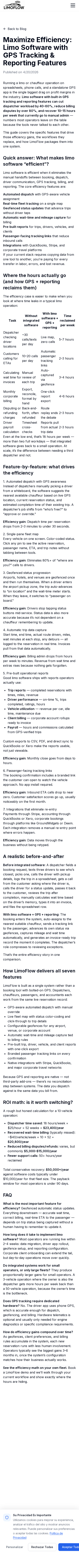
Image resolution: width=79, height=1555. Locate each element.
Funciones (47, 1476)
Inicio (7, 1476)
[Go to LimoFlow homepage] (14, 5)
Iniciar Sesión (50, 1488)
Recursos (47, 1501)
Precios (45, 1482)
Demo (7, 1482)
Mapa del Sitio (13, 1494)
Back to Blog (17, 29)
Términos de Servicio (55, 1494)
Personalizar (14, 1547)
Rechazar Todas (42, 1547)
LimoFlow (37, 142)
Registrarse (11, 1488)
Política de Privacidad (18, 1501)
